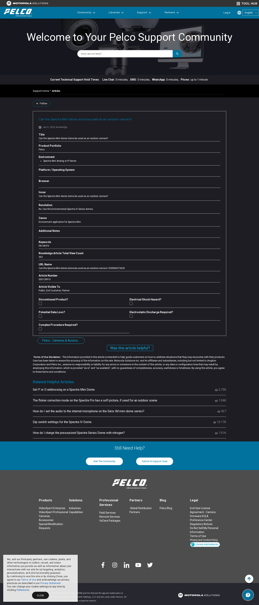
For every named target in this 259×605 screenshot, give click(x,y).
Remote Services (109, 516)
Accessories (46, 520)
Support (142, 12)
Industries (75, 508)
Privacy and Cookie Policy (204, 539)
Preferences (22, 590)
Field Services (107, 512)
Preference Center (201, 520)
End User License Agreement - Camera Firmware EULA (203, 512)
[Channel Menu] (248, 595)
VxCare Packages (109, 520)
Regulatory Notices (201, 524)
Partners (170, 12)
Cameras (44, 516)
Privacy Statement (50, 583)
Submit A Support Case (154, 461)
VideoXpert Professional (53, 512)
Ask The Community (104, 461)
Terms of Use (28, 579)
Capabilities (76, 512)
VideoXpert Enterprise (52, 508)
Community (84, 12)
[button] (205, 544)
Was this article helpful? (130, 348)
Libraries (114, 12)
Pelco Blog (166, 508)
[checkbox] (40, 303)
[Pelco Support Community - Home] (18, 13)
